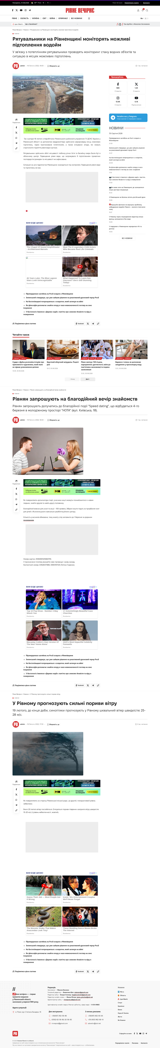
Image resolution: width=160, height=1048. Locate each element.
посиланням (28, 520)
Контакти (146, 3)
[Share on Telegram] (16, 143)
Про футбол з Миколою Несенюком (137, 24)
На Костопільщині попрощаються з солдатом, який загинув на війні (54, 301)
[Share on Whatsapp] (16, 138)
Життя (23, 358)
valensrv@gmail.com (81, 992)
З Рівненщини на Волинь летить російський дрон (127, 197)
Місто (99, 358)
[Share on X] (16, 132)
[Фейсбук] (12, 10)
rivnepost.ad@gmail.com (72, 999)
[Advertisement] (62, 187)
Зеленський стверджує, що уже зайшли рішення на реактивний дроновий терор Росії (62, 298)
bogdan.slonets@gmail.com (81, 995)
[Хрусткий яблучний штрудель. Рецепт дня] (63, 349)
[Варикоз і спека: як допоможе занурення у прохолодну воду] (131, 349)
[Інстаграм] (25, 10)
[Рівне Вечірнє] (15, 1033)
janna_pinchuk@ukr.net (85, 997)
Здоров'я (119, 358)
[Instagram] (118, 101)
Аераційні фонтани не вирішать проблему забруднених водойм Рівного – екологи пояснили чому (127, 207)
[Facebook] (118, 87)
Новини (16, 33)
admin (22, 66)
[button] (138, 10)
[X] (16, 10)
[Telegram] (29, 10)
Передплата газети (132, 3)
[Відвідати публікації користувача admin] (16, 66)
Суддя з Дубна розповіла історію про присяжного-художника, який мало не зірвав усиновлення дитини (28, 364)
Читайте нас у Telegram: (127, 116)
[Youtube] (136, 101)
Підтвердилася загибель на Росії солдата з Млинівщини (49, 294)
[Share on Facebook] (16, 127)
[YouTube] (21, 10)
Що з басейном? (31, 24)
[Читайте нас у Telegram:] (113, 117)
